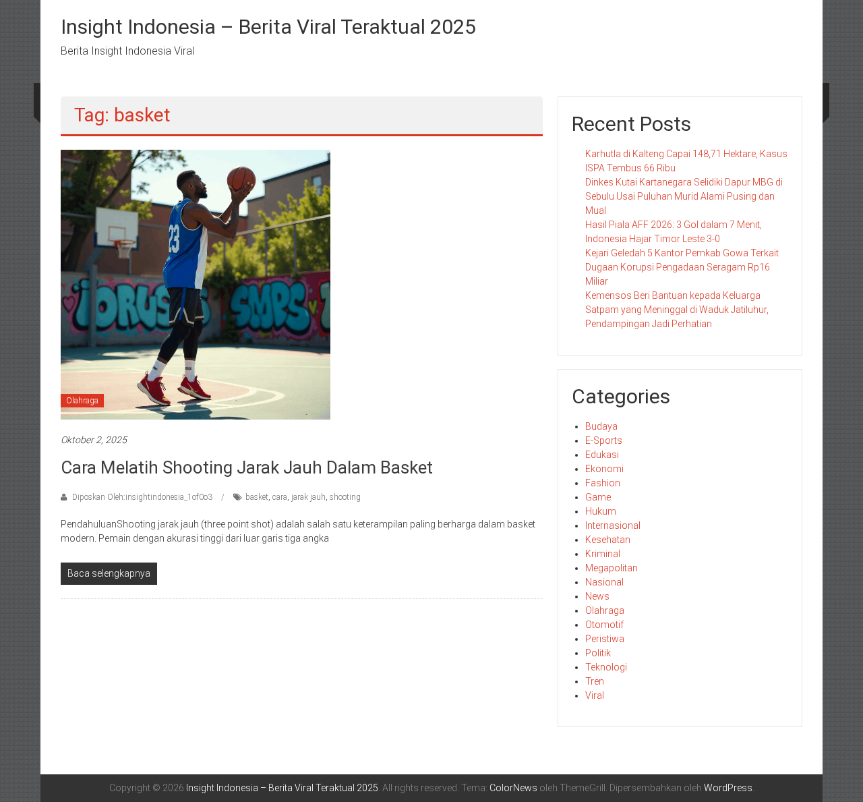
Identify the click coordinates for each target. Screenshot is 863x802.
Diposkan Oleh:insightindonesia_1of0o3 (142, 497)
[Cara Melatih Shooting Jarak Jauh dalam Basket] (195, 284)
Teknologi (606, 667)
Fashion (602, 483)
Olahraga (82, 400)
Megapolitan (611, 568)
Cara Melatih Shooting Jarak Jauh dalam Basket (247, 467)
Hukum (600, 511)
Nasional (604, 582)
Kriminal (602, 553)
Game (598, 497)
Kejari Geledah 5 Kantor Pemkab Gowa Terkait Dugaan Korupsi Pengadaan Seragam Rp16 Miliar (682, 267)
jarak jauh (308, 497)
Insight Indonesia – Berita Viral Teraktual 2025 (268, 26)
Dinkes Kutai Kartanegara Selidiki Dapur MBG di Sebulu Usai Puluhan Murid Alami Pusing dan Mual (684, 196)
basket (256, 497)
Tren (594, 681)
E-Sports (603, 440)
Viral (594, 695)
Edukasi (602, 454)
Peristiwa (604, 638)
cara (279, 497)
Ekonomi (604, 468)
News (597, 596)
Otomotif (604, 624)
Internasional (613, 525)
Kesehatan (607, 539)
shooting (345, 497)
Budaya (601, 426)
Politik (598, 653)
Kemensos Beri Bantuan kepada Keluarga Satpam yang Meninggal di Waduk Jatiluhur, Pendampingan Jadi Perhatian (677, 309)
